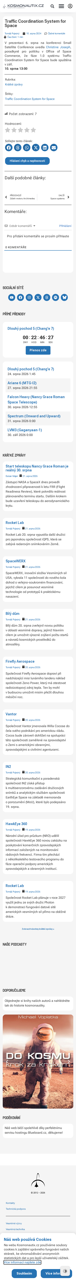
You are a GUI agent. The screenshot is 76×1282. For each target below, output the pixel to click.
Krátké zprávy (14, 84)
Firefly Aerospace (20, 661)
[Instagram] (29, 297)
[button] (52, 6)
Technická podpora (16, 1209)
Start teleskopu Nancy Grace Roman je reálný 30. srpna (37, 468)
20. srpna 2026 (32, 667)
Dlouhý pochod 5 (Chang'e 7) (31, 328)
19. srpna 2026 (32, 829)
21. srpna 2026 (30, 476)
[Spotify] (55, 297)
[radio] (7, 130)
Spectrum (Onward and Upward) (34, 416)
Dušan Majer (12, 476)
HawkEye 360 (16, 824)
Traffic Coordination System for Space (30, 99)
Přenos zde (38, 350)
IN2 (8, 767)
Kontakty (10, 1203)
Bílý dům (12, 614)
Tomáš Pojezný (13, 528)
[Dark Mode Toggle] (65, 1271)
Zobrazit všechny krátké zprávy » (38, 929)
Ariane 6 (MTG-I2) (22, 383)
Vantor (11, 714)
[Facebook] (20, 297)
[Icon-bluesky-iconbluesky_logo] (64, 297)
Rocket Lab (15, 523)
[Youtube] (11, 297)
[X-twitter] (38, 297)
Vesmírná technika (15, 1229)
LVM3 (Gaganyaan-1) (25, 430)
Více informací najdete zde (22, 1262)
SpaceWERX (16, 561)
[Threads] (46, 297)
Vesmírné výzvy (14, 1223)
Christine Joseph (58, 47)
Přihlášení (64, 225)
